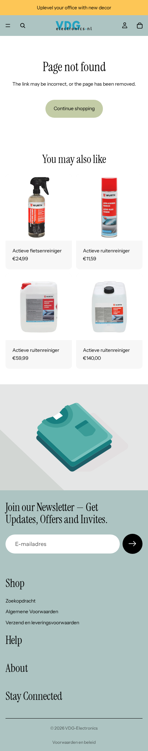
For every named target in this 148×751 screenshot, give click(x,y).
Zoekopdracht (20, 601)
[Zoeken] (22, 25)
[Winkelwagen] (139, 25)
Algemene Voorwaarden (32, 612)
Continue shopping (74, 108)
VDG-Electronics (81, 728)
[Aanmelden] (132, 544)
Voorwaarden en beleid (74, 742)
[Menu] (8, 25)
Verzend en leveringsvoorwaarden (42, 622)
